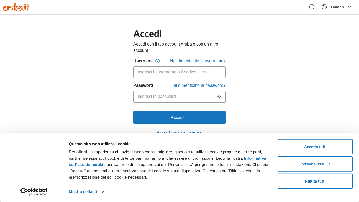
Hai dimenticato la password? (198, 85)
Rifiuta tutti (315, 181)
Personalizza (312, 163)
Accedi (177, 117)
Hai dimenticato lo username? (198, 61)
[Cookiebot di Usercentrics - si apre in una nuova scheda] (34, 192)
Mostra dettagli (83, 191)
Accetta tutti (315, 146)
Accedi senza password (179, 132)
